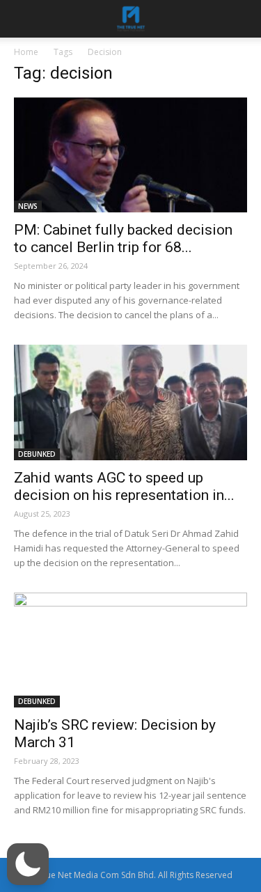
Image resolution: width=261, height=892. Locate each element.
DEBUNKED (37, 454)
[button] (28, 864)
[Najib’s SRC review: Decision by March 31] (130, 650)
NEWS (28, 206)
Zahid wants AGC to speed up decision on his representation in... (124, 486)
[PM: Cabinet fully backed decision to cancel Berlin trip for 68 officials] (130, 154)
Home (26, 52)
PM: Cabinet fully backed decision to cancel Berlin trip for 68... (123, 238)
